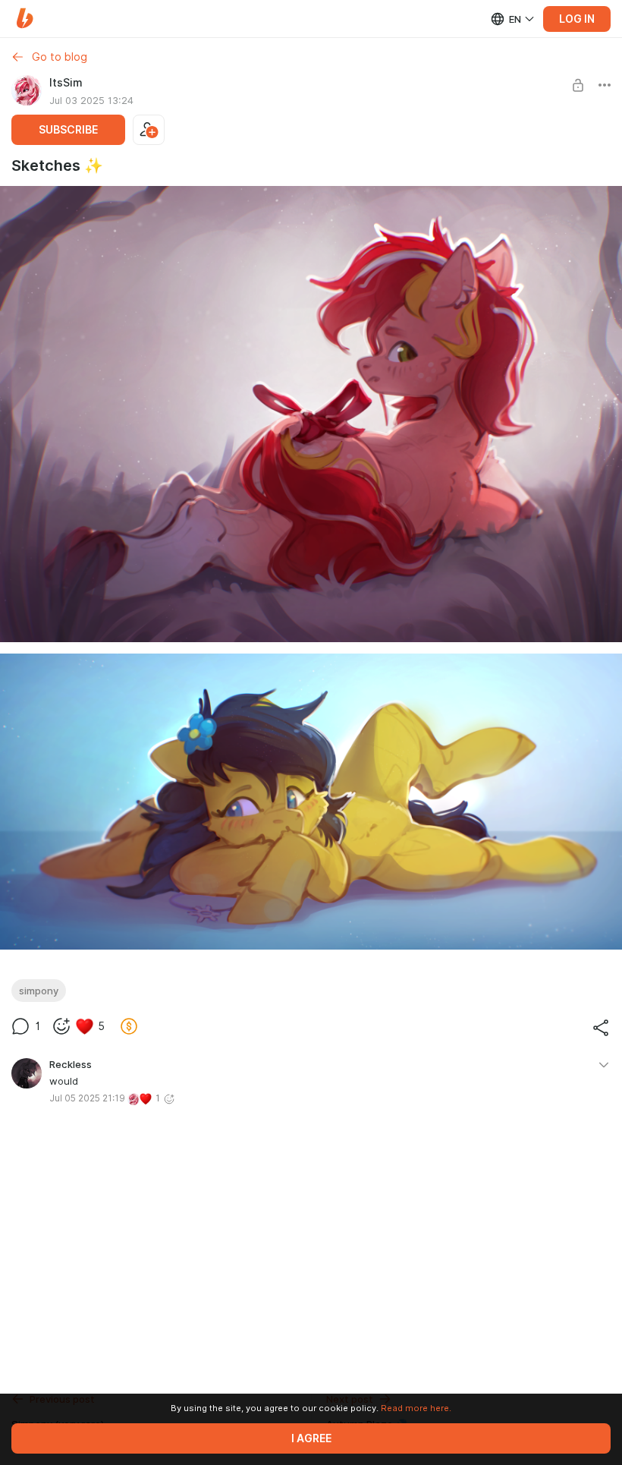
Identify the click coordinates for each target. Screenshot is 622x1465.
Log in (577, 19)
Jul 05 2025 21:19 (87, 1098)
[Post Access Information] (578, 85)
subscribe (68, 130)
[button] (24, 18)
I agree (311, 1438)
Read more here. (416, 1408)
